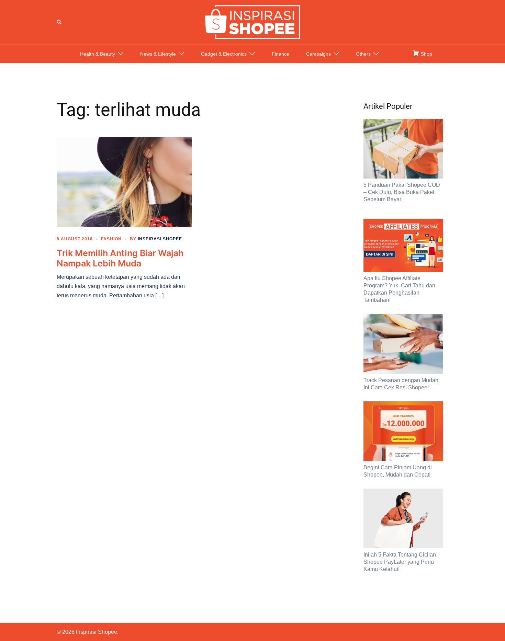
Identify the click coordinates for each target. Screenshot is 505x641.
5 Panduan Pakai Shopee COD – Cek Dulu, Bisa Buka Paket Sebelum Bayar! (401, 192)
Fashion (111, 239)
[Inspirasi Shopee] (252, 21)
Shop (425, 54)
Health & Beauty (97, 54)
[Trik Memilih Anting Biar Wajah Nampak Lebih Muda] (124, 182)
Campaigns (318, 54)
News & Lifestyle (158, 54)
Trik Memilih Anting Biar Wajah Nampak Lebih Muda (120, 258)
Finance (280, 54)
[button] (59, 22)
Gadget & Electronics (224, 54)
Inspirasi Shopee (160, 239)
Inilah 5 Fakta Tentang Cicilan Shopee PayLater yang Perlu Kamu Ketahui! (399, 562)
